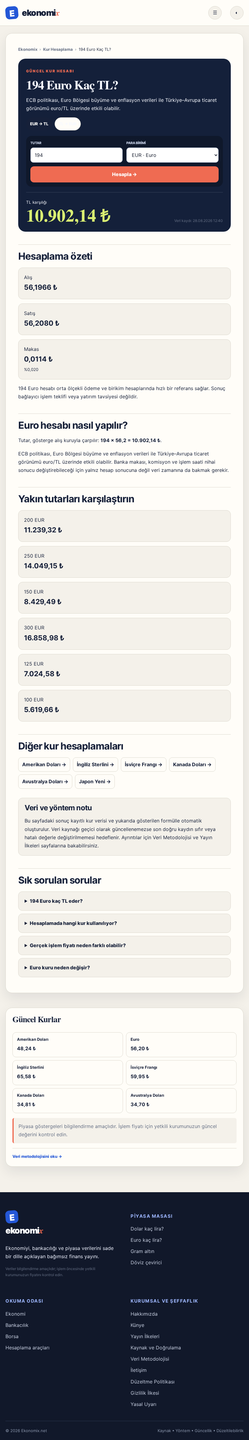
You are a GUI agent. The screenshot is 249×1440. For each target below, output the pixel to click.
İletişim (139, 1370)
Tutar (35, 143)
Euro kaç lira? (146, 1240)
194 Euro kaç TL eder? (56, 901)
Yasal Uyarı (143, 1404)
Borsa (12, 1336)
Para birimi (136, 143)
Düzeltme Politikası (153, 1382)
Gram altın (142, 1251)
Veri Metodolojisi (172, 837)
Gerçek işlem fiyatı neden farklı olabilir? (78, 945)
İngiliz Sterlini (95, 764)
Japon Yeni (95, 781)
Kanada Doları (192, 764)
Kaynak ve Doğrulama (156, 1348)
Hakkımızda (144, 1314)
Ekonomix (27, 49)
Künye (137, 1325)
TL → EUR (68, 123)
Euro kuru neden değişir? (60, 967)
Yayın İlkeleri (145, 1336)
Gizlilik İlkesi (145, 1393)
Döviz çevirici (146, 1262)
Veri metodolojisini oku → (37, 1156)
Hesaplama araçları (27, 1348)
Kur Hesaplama (58, 49)
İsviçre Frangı (143, 764)
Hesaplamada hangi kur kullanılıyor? (73, 923)
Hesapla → (124, 174)
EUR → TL (39, 123)
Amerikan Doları (44, 764)
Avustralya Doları (45, 781)
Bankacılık (17, 1325)
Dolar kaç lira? (147, 1229)
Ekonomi (15, 1314)
